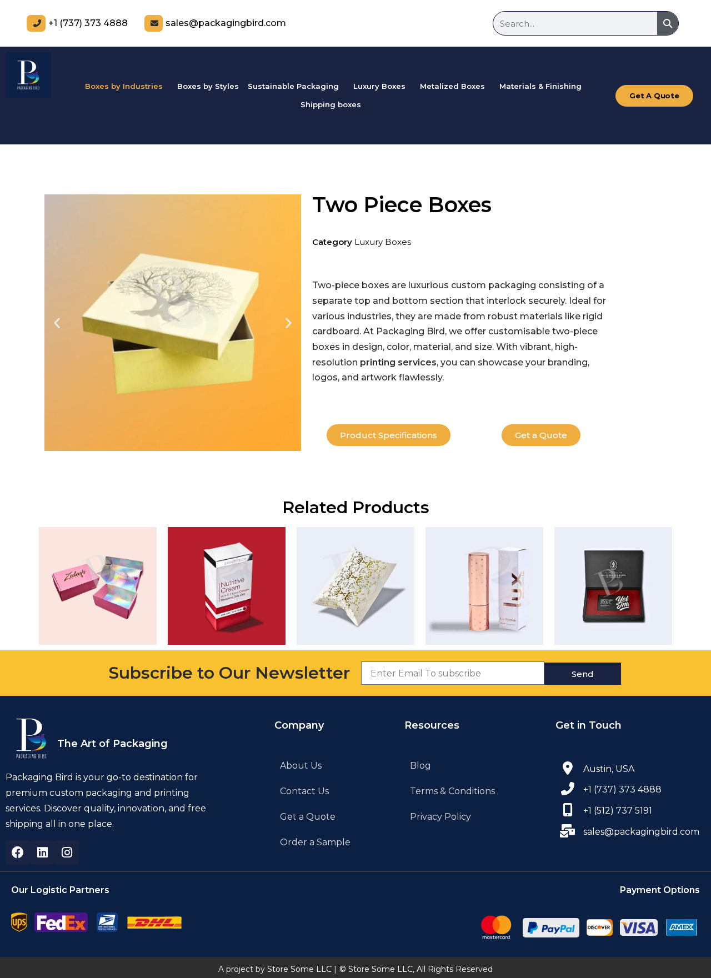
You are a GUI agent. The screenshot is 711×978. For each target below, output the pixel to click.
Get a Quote (308, 816)
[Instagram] (66, 852)
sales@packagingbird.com (226, 23)
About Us (301, 765)
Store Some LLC (299, 969)
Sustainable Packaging (293, 86)
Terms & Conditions (452, 791)
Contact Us (304, 791)
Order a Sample (315, 842)
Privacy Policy (440, 816)
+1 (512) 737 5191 (617, 810)
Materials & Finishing (540, 86)
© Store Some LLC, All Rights (396, 969)
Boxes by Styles (208, 86)
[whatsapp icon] (567, 809)
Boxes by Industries (124, 86)
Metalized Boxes (452, 86)
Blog (420, 765)
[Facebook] (18, 852)
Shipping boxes (331, 104)
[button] (127, 86)
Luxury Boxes (379, 86)
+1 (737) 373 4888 (88, 23)
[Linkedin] (42, 852)
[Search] (667, 23)
